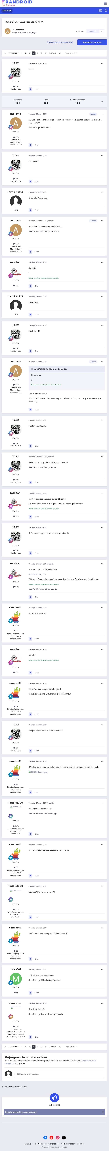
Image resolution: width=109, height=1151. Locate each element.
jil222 (15, 63)
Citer (37, 89)
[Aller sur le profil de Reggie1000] (16, 812)
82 (16, 631)
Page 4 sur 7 (70, 53)
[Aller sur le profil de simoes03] (16, 617)
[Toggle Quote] (32, 369)
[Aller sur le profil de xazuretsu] (16, 1013)
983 (17, 137)
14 (17, 993)
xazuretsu (15, 1003)
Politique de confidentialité (47, 1144)
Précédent (14, 53)
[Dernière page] (60, 53)
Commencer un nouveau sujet (60, 42)
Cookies (80, 1144)
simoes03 (15, 607)
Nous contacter (68, 1144)
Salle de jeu (32, 32)
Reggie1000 (15, 802)
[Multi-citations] (30, 89)
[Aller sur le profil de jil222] (16, 73)
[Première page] (5, 53)
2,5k (17, 1026)
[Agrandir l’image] (38, 772)
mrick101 (15, 969)
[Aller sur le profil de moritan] (16, 272)
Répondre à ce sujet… (29, 1074)
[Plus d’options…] (102, 63)
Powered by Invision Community (54, 1147)
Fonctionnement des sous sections (21, 1112)
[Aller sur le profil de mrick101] (16, 979)
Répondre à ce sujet (92, 42)
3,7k (17, 826)
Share (80, 31)
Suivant (52, 53)
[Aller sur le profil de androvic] (8, 31)
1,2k (17, 285)
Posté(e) (38, 63)
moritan (15, 262)
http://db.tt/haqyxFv (37, 574)
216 (16, 86)
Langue (28, 1144)
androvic (20, 30)
